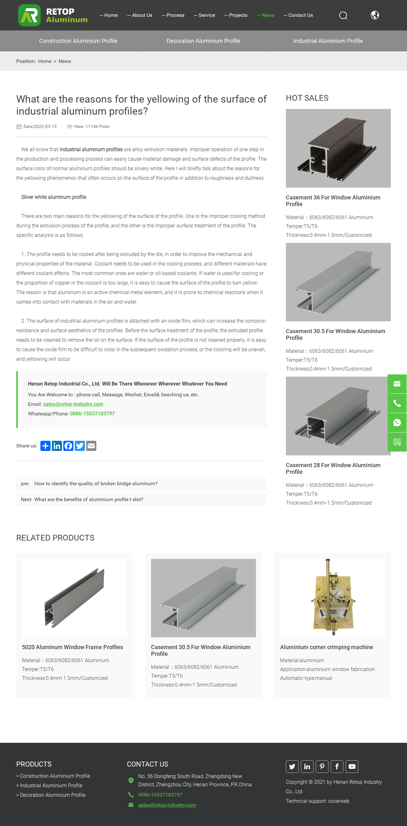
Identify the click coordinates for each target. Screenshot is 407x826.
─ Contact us (298, 15)
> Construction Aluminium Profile (53, 776)
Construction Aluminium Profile (78, 40)
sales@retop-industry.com (73, 404)
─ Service (204, 15)
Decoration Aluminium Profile (203, 40)
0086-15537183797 (92, 414)
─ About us (139, 15)
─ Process (173, 15)
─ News (265, 15)
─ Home (109, 15)
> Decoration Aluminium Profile (51, 795)
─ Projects (235, 15)
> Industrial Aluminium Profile (49, 785)
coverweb (338, 801)
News (65, 61)
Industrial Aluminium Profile (328, 40)
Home (45, 61)
